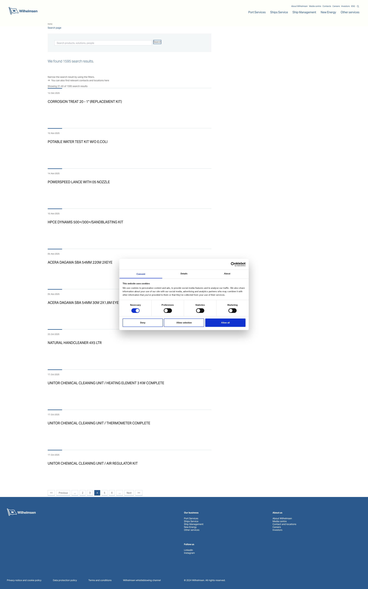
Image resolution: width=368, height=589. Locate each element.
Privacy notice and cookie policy (24, 580)
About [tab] (227, 273)
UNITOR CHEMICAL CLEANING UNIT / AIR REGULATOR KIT (93, 463)
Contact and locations (284, 524)
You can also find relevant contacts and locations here (80, 80)
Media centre (315, 6)
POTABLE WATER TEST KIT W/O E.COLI (78, 141)
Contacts (327, 6)
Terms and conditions (100, 580)
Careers (336, 6)
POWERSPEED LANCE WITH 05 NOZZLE (79, 182)
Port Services (191, 518)
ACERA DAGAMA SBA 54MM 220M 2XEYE (80, 262)
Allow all (225, 322)
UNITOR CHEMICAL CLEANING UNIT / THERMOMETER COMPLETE (99, 423)
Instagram (189, 553)
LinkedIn (188, 550)
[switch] (168, 310)
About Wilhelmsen (299, 6)
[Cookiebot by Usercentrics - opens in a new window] (233, 264)
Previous (63, 492)
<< (51, 492)
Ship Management (193, 524)
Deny (142, 322)
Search (157, 41)
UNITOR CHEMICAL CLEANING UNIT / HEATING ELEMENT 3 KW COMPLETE (106, 383)
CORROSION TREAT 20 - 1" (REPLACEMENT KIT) (85, 101)
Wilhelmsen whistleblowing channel (142, 580)
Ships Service (191, 521)
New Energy (328, 12)
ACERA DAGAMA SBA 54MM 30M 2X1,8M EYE (83, 302)
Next (129, 492)
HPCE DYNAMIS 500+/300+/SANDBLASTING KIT (85, 222)
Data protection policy (65, 580)
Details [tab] (184, 273)
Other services (191, 530)
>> (139, 492)
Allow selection (184, 322)
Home (50, 24)
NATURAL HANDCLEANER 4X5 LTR (75, 343)
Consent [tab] (141, 274)
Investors (345, 6)
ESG (353, 6)
